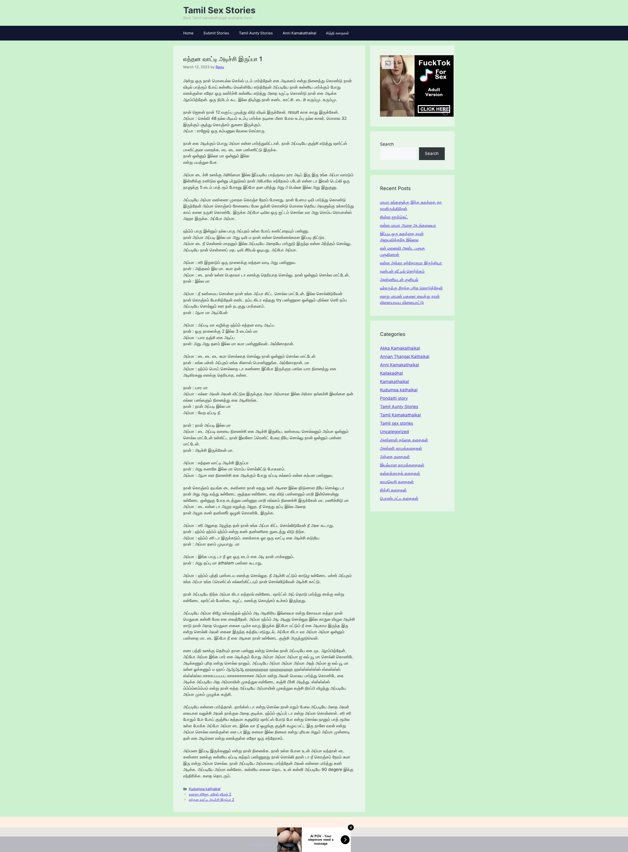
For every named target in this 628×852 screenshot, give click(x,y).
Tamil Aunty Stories (256, 33)
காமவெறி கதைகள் (397, 481)
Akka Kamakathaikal (400, 348)
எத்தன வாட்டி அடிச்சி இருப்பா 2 (211, 799)
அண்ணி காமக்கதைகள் (401, 448)
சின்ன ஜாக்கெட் (394, 217)
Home (188, 33)
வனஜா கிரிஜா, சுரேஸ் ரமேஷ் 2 (210, 794)
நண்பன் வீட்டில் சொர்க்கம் (402, 271)
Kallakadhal (391, 373)
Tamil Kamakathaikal (400, 414)
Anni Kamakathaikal (299, 33)
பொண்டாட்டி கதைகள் (399, 498)
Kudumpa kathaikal (204, 789)
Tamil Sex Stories (219, 10)
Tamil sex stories (396, 423)
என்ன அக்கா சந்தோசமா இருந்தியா (411, 263)
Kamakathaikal (394, 381)
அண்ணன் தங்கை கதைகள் (404, 440)
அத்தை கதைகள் (395, 456)
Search (387, 144)
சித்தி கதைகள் (337, 33)
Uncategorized (394, 431)
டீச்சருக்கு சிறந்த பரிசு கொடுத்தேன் (411, 288)
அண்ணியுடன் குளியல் (399, 279)
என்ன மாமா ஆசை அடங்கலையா (408, 225)
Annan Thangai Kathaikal (404, 356)
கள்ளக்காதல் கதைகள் (400, 473)
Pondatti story (394, 398)
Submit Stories (216, 33)
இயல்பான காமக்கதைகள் (402, 465)
